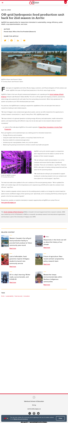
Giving (34, 405)
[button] (6, 40)
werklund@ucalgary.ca (34, 409)
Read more (13, 248)
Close (60, 418)
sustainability (9, 296)
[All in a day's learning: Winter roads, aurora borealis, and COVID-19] (5, 277)
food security (18, 296)
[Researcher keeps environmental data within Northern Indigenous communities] (39, 277)
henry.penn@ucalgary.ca (8, 202)
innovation (27, 296)
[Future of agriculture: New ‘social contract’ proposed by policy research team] (39, 259)
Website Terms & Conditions (21, 419)
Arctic (3, 296)
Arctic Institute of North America (13, 212)
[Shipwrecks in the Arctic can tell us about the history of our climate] (39, 241)
